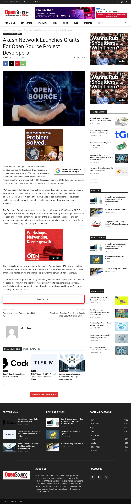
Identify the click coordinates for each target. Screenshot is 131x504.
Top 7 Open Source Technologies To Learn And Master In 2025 (100, 312)
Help (100, 23)
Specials (88, 23)
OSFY (19, 34)
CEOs (65, 23)
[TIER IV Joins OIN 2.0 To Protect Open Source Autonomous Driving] (43, 363)
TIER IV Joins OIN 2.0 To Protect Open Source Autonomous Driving (43, 376)
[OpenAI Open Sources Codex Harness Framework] (15, 363)
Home (5, 30)
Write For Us (26, 2)
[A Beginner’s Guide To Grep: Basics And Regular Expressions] (96, 224)
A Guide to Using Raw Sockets (116, 209)
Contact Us (36, 2)
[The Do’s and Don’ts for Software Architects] (121, 300)
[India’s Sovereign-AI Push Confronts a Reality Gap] (121, 133)
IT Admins (42, 23)
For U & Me (10, 23)
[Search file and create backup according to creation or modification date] (96, 200)
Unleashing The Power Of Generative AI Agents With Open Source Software (101, 157)
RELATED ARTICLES (12, 349)
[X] (126, 2)
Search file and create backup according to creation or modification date (115, 199)
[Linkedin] (122, 2)
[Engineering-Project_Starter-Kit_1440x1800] (44, 160)
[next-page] (8, 384)
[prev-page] (4, 384)
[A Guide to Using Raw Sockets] (96, 212)
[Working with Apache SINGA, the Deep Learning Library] (121, 171)
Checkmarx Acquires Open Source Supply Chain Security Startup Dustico (67, 314)
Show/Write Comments (44, 394)
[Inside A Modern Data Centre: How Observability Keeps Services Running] (72, 363)
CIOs (55, 23)
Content (12, 30)
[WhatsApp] (23, 63)
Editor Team (9, 58)
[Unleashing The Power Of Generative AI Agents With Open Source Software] (121, 158)
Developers (26, 23)
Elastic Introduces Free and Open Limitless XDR (21, 314)
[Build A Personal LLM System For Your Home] (121, 146)
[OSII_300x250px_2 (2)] (44, 262)
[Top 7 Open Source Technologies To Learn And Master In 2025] (121, 313)
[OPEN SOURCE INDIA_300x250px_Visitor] (109, 64)
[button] (125, 23)
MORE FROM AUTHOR (32, 349)
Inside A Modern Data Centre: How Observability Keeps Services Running (70, 376)
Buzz (76, 23)
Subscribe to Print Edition (11, 2)
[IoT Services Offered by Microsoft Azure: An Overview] (121, 350)
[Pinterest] (17, 63)
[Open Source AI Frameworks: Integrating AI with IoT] (121, 338)
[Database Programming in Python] (96, 259)
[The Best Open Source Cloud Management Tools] (121, 326)
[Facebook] (118, 2)
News (20, 30)
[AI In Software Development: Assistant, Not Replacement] (121, 121)
